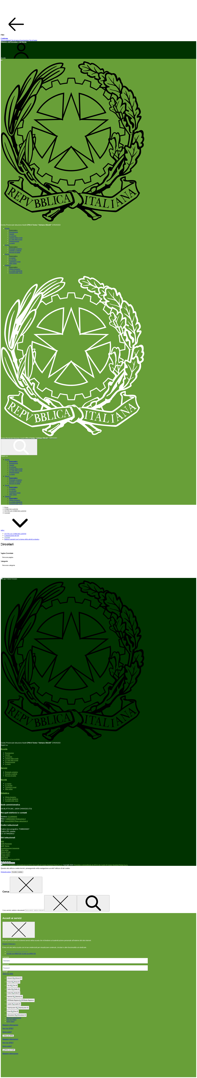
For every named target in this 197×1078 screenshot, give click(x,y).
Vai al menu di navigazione (20, 40)
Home (6, 507)
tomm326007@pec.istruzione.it (16, 821)
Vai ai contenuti (6, 40)
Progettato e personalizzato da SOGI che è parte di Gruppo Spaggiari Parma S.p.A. (101, 865)
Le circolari (12, 260)
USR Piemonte (6, 844)
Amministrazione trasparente (10, 848)
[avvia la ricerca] (93, 903)
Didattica (5, 793)
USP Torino (5, 846)
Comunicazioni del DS (11, 535)
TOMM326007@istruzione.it (15, 819)
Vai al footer (33, 40)
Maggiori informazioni (14, 1018)
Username (5, 957)
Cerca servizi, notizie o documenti (13, 910)
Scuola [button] (7, 228)
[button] (17, 530)
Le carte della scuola (15, 239)
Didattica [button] (8, 265)
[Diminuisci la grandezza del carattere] (4, 861)
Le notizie (12, 258)
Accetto (17, 872)
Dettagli (6, 872)
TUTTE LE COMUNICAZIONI (15, 511)
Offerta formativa (14, 269)
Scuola (4, 749)
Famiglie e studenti (15, 250)
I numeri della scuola (15, 238)
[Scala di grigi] (6, 861)
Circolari (7, 513)
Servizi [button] (7, 245)
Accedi (5, 972)
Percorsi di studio (14, 252)
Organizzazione (14, 241)
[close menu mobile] (16, 31)
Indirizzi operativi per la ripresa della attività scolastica (21, 539)
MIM (2, 841)
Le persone (12, 236)
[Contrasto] (8, 861)
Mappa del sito (5, 852)
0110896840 (12, 817)
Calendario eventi (14, 261)
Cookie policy (5, 855)
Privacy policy (5, 854)
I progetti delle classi (15, 273)
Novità (4, 780)
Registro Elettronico (8, 944)
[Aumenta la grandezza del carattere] (1, 861)
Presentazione (13, 232)
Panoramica (13, 230)
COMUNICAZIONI (11, 509)
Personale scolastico (15, 249)
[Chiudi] (26, 885)
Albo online (13, 263)
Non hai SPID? (12, 1020)
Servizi (4, 768)
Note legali (4, 857)
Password (5, 964)
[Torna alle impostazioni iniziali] (10, 861)
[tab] (17, 951)
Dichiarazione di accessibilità (10, 859)
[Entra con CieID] (8, 1050)
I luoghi (11, 234)
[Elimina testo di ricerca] (60, 903)
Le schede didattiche (15, 271)
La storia (12, 243)
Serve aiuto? (11, 1021)
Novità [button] (7, 254)
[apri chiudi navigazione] (1, 60)
